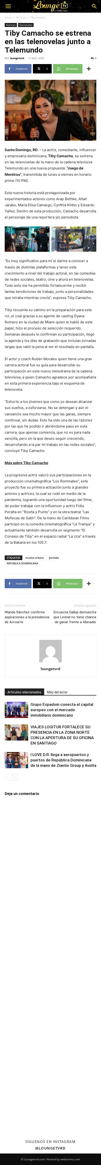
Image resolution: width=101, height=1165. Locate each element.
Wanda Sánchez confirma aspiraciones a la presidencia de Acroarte (27, 617)
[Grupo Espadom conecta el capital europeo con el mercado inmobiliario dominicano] (16, 710)
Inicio (8, 17)
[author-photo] (50, 662)
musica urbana (34, 557)
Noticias (21, 17)
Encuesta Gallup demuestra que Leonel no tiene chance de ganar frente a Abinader (75, 617)
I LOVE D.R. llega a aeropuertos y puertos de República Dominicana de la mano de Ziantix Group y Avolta (63, 760)
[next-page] (15, 777)
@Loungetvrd (50, 1148)
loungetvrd (17, 58)
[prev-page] (8, 777)
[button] (8, 6)
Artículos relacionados (24, 692)
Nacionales (38, 17)
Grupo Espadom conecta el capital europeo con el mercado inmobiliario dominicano (62, 710)
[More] (89, 68)
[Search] (94, 6)
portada (54, 557)
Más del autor (57, 692)
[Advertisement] (50, 963)
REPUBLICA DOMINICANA (22, 563)
